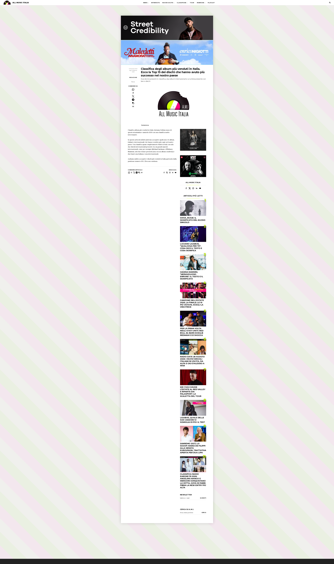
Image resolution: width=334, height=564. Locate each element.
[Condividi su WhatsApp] (133, 89)
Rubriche (200, 2)
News (145, 2)
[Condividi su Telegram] (133, 100)
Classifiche (181, 2)
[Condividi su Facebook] (133, 93)
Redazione (133, 77)
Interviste (155, 2)
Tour (192, 2)
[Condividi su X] (133, 96)
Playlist (211, 2)
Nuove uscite (167, 2)
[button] (133, 103)
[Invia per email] (133, 106)
